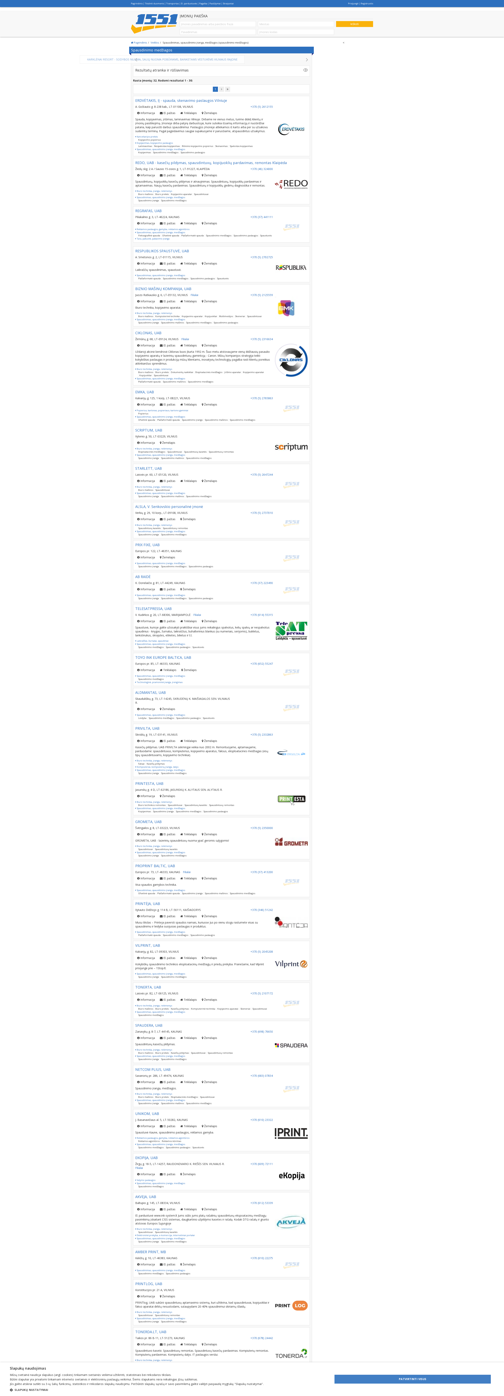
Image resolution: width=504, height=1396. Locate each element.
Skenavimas (221, 150)
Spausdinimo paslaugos (193, 156)
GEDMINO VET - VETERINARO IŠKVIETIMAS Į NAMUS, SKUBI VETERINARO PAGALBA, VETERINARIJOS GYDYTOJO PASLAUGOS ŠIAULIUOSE (221, 61)
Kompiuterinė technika (167, 320)
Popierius (143, 417)
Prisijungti (353, 3)
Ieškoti (354, 24)
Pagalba (203, 3)
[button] (137, 1390)
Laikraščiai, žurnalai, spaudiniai (152, 644)
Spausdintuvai (201, 198)
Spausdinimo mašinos (172, 326)
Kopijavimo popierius (149, 143)
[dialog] (252, 1379)
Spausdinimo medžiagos (165, 156)
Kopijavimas (144, 156)
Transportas (172, 3)
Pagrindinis (137, 3)
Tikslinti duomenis (154, 3)
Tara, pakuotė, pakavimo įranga (153, 242)
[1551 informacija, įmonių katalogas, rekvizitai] (154, 23)
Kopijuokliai (211, 320)
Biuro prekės (162, 198)
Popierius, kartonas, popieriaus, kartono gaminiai (162, 414)
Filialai (194, 299)
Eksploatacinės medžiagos (208, 376)
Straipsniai (228, 3)
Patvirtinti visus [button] (412, 1379)
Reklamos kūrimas (171, 1145)
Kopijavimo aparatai (181, 198)
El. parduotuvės (189, 3)
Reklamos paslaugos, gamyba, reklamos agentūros (162, 233)
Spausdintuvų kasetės (195, 455)
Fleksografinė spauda (149, 239)
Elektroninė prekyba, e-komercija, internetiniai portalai (165, 1239)
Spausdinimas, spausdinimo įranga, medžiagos (160, 153)
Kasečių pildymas (156, 767)
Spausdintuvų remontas (221, 455)
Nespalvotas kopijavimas (167, 150)
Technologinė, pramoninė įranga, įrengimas (159, 686)
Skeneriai (240, 320)
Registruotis (367, 3)
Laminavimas (145, 150)
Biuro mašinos (145, 198)
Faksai (141, 767)
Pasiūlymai (215, 3)
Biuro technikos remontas (152, 809)
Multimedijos (226, 320)
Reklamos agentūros (149, 1145)
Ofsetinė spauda (170, 239)
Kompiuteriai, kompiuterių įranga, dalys (157, 770)
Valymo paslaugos (145, 1184)
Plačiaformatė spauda (192, 239)
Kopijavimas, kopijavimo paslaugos (154, 146)
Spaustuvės (266, 239)
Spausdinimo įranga (148, 204)
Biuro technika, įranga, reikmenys (154, 194)
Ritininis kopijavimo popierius (197, 150)
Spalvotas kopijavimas (241, 150)
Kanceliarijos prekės (147, 140)
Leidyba (142, 721)
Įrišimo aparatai (232, 376)
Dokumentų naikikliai (182, 376)
